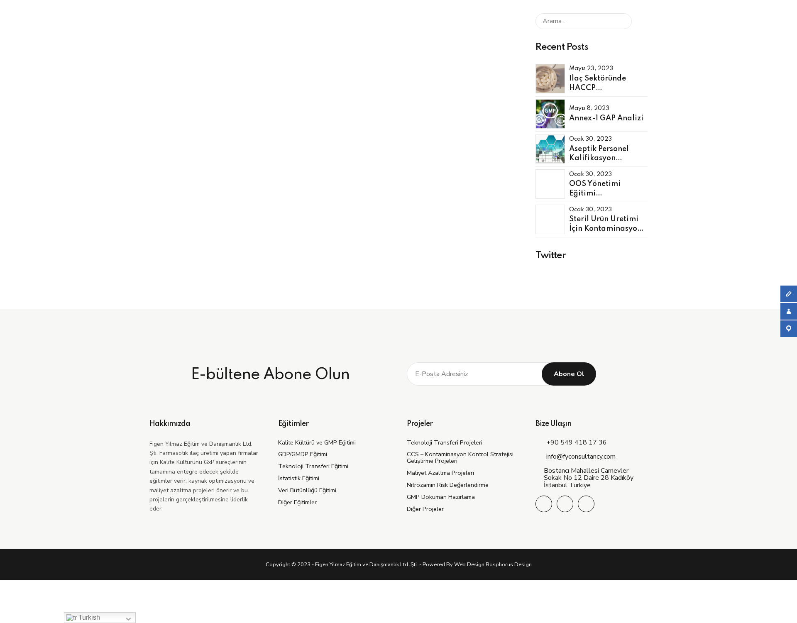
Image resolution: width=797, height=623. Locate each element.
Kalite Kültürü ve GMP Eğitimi (317, 442)
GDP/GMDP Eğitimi (302, 454)
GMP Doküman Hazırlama (441, 497)
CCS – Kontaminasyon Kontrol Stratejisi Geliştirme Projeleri (460, 457)
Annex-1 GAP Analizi (606, 118)
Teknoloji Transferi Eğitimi (313, 466)
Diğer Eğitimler (297, 502)
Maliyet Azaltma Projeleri (440, 473)
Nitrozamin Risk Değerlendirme (448, 485)
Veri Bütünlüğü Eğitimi (307, 490)
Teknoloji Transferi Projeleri (444, 442)
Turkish (88, 617)
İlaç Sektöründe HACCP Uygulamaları (597, 88)
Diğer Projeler (425, 509)
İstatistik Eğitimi (298, 478)
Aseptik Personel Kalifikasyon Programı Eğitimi (601, 158)
